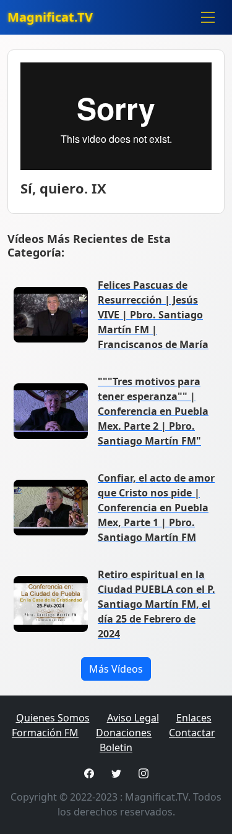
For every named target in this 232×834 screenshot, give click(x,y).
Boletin (116, 747)
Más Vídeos (116, 669)
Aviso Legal (133, 718)
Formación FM (45, 732)
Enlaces (194, 718)
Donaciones (124, 732)
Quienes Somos (53, 718)
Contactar (192, 732)
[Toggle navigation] (208, 17)
